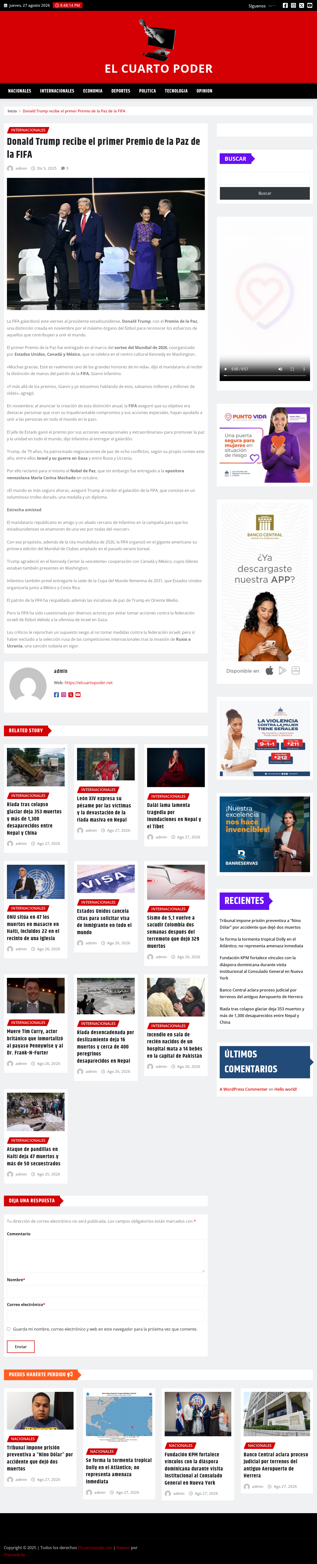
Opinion (204, 91)
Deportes (120, 91)
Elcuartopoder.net (95, 1547)
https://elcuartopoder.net (89, 682)
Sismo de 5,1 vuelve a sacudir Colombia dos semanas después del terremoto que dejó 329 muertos (173, 932)
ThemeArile (14, 1555)
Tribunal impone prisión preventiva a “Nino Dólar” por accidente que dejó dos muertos (40, 1458)
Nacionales (19, 91)
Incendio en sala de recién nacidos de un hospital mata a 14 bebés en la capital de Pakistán (175, 1045)
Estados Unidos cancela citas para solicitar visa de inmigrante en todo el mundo (104, 922)
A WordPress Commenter (244, 1089)
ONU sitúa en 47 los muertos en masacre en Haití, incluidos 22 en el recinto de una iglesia (33, 928)
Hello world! (285, 1089)
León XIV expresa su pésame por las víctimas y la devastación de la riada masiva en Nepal (104, 809)
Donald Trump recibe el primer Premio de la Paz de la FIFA (74, 110)
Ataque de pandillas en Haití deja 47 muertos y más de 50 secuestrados (34, 1156)
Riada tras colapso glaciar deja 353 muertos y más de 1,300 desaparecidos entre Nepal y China (34, 818)
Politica (147, 91)
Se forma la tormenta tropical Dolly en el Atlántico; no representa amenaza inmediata (119, 1471)
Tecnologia (176, 91)
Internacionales (57, 91)
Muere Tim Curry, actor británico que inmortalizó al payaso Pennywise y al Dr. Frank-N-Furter (35, 1042)
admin (21, 168)
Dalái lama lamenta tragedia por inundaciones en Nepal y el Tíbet (174, 816)
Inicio (12, 110)
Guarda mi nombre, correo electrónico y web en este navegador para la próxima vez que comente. (105, 1329)
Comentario (18, 1234)
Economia (93, 91)
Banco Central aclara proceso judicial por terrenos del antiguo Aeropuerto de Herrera (276, 1465)
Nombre (16, 1279)
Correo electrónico (26, 1304)
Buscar (235, 158)
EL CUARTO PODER (159, 68)
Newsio (123, 1547)
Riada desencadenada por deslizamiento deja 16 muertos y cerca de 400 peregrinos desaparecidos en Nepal (105, 1046)
